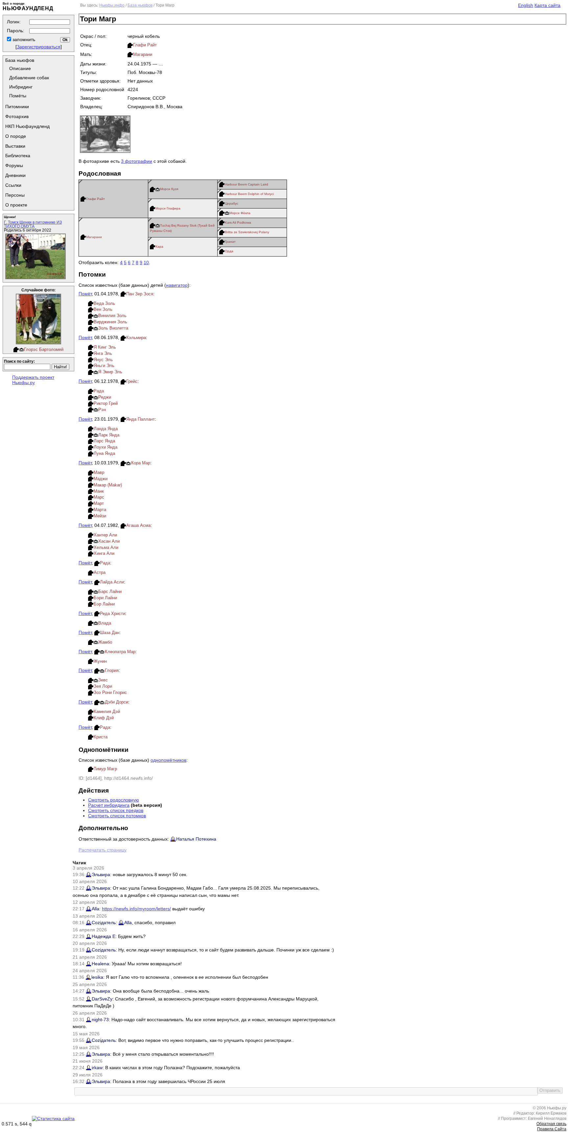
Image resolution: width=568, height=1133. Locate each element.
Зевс (103, 679)
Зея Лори (103, 686)
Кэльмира (136, 337)
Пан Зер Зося (139, 293)
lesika (97, 977)
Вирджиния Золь (110, 321)
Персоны (15, 195)
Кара (159, 246)
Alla (95, 908)
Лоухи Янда (105, 447)
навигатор (177, 285)
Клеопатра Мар (120, 651)
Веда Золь (104, 303)
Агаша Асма (138, 525)
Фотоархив (17, 116)
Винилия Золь (112, 315)
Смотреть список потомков (117, 815)
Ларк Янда (108, 434)
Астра (100, 572)
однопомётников (168, 760)
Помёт (85, 293)
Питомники (17, 106)
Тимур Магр (105, 768)
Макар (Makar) (108, 484)
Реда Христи (112, 613)
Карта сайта (547, 5)
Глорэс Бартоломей (43, 349)
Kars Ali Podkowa (238, 222)
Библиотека (17, 155)
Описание (20, 68)
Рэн (102, 409)
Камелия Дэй (107, 711)
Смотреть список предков (115, 810)
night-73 (100, 1019)
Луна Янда (104, 453)
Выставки (15, 146)
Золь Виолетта (113, 328)
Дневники (15, 175)
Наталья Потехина (196, 839)
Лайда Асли (112, 581)
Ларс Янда (104, 440)
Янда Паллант (140, 419)
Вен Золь (103, 309)
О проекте (16, 205)
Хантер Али (105, 534)
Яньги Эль (104, 365)
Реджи (104, 397)
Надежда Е (103, 936)
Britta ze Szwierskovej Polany (247, 232)
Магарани (142, 54)
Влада (104, 623)
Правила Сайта (551, 1129)
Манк (99, 491)
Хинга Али (104, 553)
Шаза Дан (109, 632)
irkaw (97, 1067)
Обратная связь (551, 1124)
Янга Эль (103, 353)
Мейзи (100, 515)
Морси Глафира (167, 208)
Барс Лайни (110, 591)
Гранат (230, 241)
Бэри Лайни (105, 597)
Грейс (131, 381)
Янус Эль (103, 359)
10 (146, 262)
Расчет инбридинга (109, 805)
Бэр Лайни (104, 604)
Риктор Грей (106, 403)
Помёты (17, 95)
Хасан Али (109, 541)
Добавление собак (29, 77)
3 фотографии (136, 161)
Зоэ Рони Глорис (110, 692)
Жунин (100, 661)
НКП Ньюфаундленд (27, 126)
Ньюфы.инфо (112, 5)
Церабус (231, 203)
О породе (15, 136)
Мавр (99, 472)
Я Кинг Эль (105, 347)
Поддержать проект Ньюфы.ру (33, 380)
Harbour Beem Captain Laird (246, 184)
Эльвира (101, 874)
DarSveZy (102, 998)
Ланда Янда (106, 428)
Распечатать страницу (103, 849)
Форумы (14, 165)
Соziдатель (104, 922)
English (525, 5)
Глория (112, 670)
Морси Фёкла (239, 213)
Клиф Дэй (104, 717)
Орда (229, 251)
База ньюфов (19, 60)
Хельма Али (106, 547)
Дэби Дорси (116, 702)
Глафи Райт (145, 44)
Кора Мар (140, 462)
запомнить (23, 39)
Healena (100, 963)
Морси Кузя (169, 189)
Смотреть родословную (113, 799)
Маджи (100, 478)
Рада (99, 390)
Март (99, 503)
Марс (99, 497)
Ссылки (13, 185)
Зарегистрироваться (38, 46)
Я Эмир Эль (110, 371)
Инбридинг (21, 86)
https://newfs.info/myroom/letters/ (136, 908)
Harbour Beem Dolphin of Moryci (249, 194)
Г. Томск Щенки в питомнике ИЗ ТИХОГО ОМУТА (33, 224)
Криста (100, 736)
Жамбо (105, 642)
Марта (100, 509)
